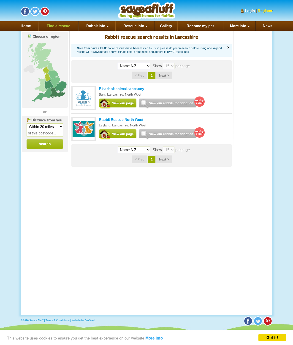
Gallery (166, 26)
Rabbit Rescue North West (121, 120)
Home (26, 26)
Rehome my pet (200, 26)
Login (250, 11)
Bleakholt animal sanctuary (121, 89)
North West (133, 94)
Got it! (272, 337)
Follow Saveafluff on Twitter (35, 11)
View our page (117, 104)
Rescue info (133, 26)
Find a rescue (58, 26)
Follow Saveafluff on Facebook (25, 11)
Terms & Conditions (58, 320)
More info (154, 338)
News (267, 26)
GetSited (90, 320)
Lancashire (115, 94)
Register (265, 11)
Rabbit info (95, 26)
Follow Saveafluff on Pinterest (45, 11)
